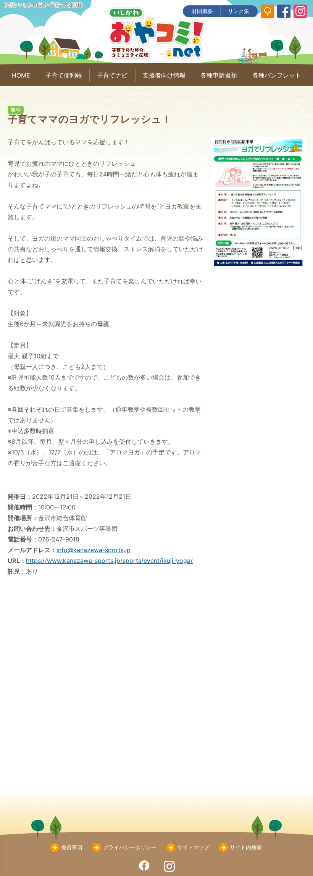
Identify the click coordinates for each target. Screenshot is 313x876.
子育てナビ (112, 75)
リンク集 (238, 11)
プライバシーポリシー (129, 847)
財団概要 (202, 11)
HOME (21, 75)
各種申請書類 (218, 75)
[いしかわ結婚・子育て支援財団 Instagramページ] (300, 11)
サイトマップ (193, 847)
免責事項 (71, 847)
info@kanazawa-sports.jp (93, 550)
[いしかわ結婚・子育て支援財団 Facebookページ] (283, 11)
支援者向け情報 (164, 75)
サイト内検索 (246, 847)
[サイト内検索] (267, 11)
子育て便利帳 (63, 75)
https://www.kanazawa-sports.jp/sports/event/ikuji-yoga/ (109, 560)
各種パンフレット (276, 75)
